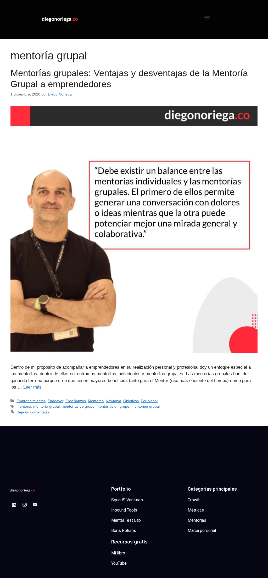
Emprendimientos (31, 401)
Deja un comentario (32, 412)
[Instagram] (24, 504)
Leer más (32, 387)
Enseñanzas (75, 401)
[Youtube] (35, 504)
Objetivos (131, 401)
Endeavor (55, 401)
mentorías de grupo (78, 406)
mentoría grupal (46, 406)
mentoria (23, 406)
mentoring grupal (145, 406)
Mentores (96, 401)
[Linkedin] (14, 504)
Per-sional (149, 401)
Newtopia (113, 401)
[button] (207, 17)
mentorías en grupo (113, 406)
